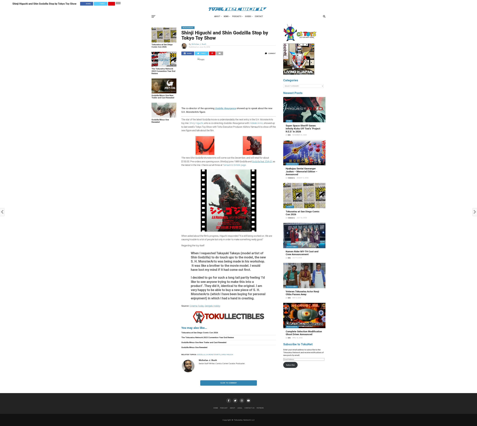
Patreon (260, 408)
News (226, 16)
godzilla (201, 354)
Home (215, 408)
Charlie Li (291, 178)
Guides (248, 16)
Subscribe (290, 365)
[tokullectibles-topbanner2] (228, 323)
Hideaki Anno (256, 123)
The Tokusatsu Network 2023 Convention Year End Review (163, 71)
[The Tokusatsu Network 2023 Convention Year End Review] (164, 66)
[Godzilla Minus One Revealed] (164, 117)
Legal (239, 408)
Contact (259, 16)
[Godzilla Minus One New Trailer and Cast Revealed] (164, 92)
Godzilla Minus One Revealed (160, 121)
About (217, 16)
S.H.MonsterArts (213, 354)
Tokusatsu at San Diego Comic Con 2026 (162, 45)
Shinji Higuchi (196, 123)
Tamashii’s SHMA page (234, 165)
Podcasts (236, 16)
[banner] (298, 74)
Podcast (224, 408)
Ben (289, 135)
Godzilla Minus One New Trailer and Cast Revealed (163, 96)
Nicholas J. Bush (199, 44)
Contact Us (249, 408)
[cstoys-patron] (301, 42)
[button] (205, 146)
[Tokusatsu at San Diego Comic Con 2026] (164, 41)
